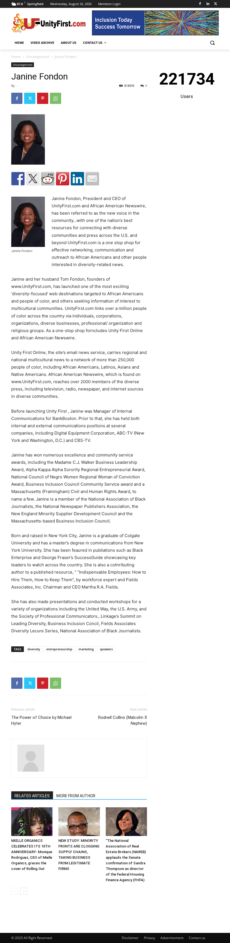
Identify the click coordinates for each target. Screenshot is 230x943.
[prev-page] (14, 891)
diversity (33, 649)
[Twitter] (215, 4)
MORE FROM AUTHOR (75, 796)
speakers (106, 649)
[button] (212, 42)
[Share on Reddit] (47, 178)
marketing (86, 649)
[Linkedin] (207, 4)
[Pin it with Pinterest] (62, 178)
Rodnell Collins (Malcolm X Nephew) (122, 720)
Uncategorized (37, 56)
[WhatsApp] (55, 98)
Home (16, 56)
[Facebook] (200, 4)
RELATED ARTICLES (32, 796)
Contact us (197, 937)
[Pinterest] (42, 98)
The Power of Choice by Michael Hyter (41, 720)
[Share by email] (92, 178)
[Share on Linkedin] (77, 178)
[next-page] (23, 891)
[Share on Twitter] (33, 178)
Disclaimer (130, 937)
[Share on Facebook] (18, 178)
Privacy (149, 937)
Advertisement (171, 937)
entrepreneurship (59, 649)
